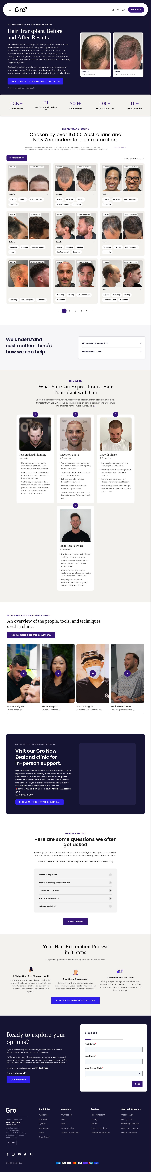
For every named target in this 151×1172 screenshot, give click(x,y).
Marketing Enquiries (130, 1123)
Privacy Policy (67, 1128)
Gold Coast (44, 1137)
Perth (41, 1132)
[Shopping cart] (123, 9)
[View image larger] (18, 178)
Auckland (43, 1115)
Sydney (42, 1123)
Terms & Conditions (70, 1132)
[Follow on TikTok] (25, 1154)
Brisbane (43, 1119)
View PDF (11, 1143)
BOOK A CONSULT (75, 921)
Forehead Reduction (100, 1132)
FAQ (63, 1119)
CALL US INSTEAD (18, 1079)
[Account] (118, 9)
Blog (63, 1123)
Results (94, 1123)
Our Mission (66, 1115)
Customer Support (130, 1128)
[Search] (112, 9)
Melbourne (44, 1128)
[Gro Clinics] (21, 9)
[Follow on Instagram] (13, 1154)
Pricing (94, 1119)
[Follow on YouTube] (19, 1154)
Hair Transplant (98, 1115)
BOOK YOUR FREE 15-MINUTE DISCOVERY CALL (34, 81)
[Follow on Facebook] (7, 1154)
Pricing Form (126, 1119)
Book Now (136, 10)
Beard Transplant (99, 1128)
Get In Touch (127, 1115)
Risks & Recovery (129, 1132)
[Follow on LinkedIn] (31, 1154)
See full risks (119, 148)
